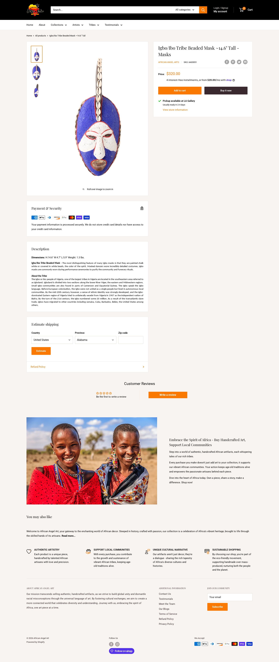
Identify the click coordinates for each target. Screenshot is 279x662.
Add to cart (180, 90)
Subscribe (217, 606)
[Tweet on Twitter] (239, 62)
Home (29, 24)
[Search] (203, 9)
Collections (57, 24)
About (42, 24)
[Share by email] (245, 62)
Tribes (92, 24)
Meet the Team (167, 603)
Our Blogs (164, 608)
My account (220, 11)
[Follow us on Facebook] (111, 644)
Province (79, 332)
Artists (76, 24)
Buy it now (226, 90)
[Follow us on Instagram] (117, 644)
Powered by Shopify (35, 642)
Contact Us (165, 593)
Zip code (123, 332)
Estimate (41, 351)
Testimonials (112, 24)
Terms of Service (168, 614)
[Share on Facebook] (227, 62)
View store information (175, 109)
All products (40, 35)
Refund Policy (38, 366)
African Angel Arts (168, 62)
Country (35, 332)
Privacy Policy (166, 624)
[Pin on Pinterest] (233, 62)
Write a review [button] (168, 394)
